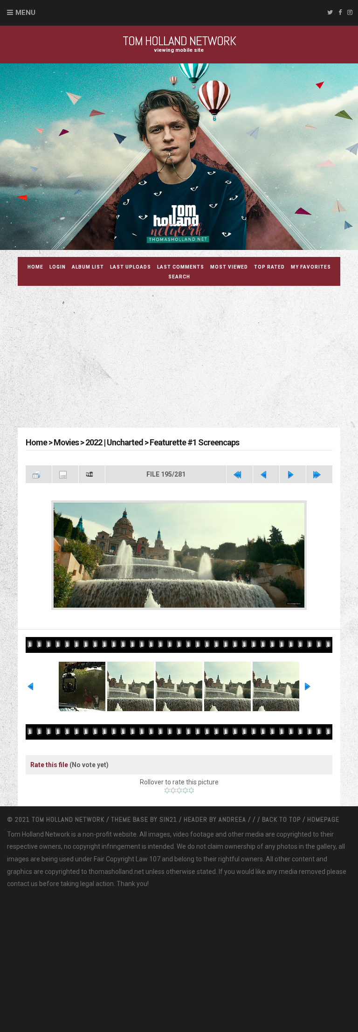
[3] (179, 790)
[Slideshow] (92, 474)
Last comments (180, 267)
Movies (66, 442)
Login (57, 267)
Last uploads (130, 267)
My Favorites (311, 267)
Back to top (281, 819)
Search (179, 276)
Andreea (233, 819)
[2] (173, 790)
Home (35, 267)
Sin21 (169, 819)
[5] (191, 790)
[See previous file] (266, 474)
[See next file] (292, 474)
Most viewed (229, 267)
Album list (88, 267)
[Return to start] (239, 474)
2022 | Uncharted (114, 442)
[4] (185, 790)
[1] (167, 790)
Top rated (269, 267)
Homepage (323, 819)
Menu (25, 12)
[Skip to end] (319, 474)
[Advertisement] (188, 358)
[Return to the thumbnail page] (38, 474)
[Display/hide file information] (65, 474)
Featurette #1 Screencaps (194, 442)
